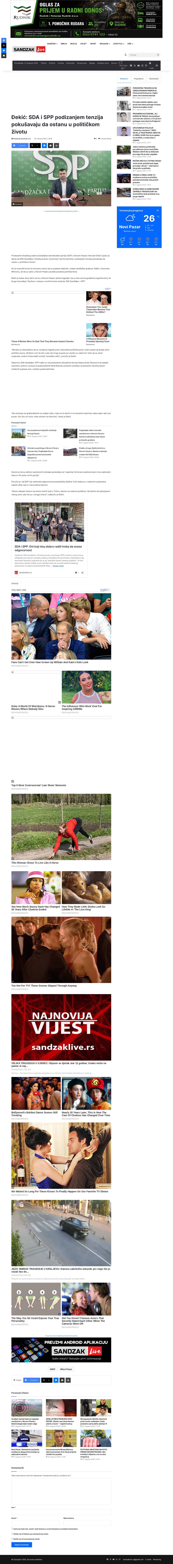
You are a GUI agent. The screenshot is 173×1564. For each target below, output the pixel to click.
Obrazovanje (82, 63)
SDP (53, 1369)
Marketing (157, 1559)
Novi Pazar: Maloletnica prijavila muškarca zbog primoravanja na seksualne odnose (25, 1451)
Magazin (104, 44)
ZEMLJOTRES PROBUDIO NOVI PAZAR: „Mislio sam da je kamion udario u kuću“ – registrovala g (60, 1421)
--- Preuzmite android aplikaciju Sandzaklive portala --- (61, 211)
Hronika (61, 63)
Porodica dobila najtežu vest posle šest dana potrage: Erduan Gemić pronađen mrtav (147, 104)
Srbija (64, 44)
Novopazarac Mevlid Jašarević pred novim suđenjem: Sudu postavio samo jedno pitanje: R (93, 1421)
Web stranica (68, 1518)
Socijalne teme (103, 63)
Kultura (114, 63)
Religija (92, 63)
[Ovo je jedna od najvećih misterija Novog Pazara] (18, 433)
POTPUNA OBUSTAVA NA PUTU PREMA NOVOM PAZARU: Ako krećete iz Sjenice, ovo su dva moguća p (93, 1453)
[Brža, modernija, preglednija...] (61, 1350)
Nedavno (124, 78)
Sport (93, 44)
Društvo (52, 63)
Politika (43, 63)
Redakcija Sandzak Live (22, 139)
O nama (148, 1559)
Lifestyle (117, 44)
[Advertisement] (61, 92)
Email (14, 1518)
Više (129, 44)
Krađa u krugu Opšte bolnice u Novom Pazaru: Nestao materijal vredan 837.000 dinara (93, 451)
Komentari (154, 78)
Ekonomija (70, 63)
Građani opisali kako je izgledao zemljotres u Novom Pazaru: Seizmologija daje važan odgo (25, 1421)
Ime (13, 1507)
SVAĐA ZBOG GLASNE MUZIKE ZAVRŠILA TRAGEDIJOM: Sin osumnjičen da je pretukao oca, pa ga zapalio (146, 192)
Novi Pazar (67, 1369)
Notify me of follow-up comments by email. (31, 1534)
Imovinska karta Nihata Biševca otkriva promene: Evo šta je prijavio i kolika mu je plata (61, 1451)
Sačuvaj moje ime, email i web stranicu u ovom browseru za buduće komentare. (46, 1529)
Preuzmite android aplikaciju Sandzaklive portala (61, 1336)
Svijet (83, 44)
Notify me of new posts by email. (27, 1539)
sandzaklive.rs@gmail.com (133, 1559)
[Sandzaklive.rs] (28, 49)
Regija (73, 44)
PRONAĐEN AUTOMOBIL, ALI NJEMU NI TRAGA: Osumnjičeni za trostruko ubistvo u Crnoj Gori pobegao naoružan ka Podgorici (147, 117)
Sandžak (51, 44)
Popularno (138, 78)
